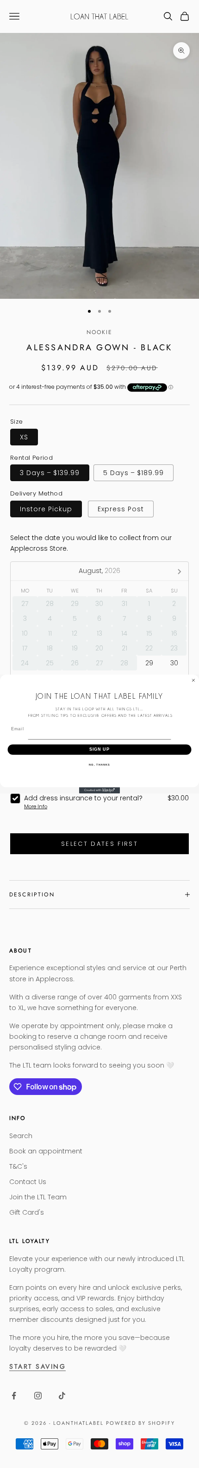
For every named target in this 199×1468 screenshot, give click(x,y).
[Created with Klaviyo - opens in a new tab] (99, 790)
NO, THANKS (99, 764)
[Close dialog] (193, 680)
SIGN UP (99, 749)
